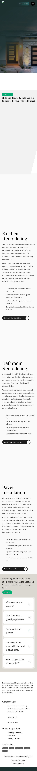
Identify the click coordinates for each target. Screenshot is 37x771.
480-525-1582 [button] (22, 55)
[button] (33, 4)
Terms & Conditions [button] (18, 760)
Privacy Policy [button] (18, 763)
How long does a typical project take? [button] (15, 617)
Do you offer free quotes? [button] (14, 631)
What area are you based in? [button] (14, 604)
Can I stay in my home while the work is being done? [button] (15, 646)
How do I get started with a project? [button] (15, 661)
